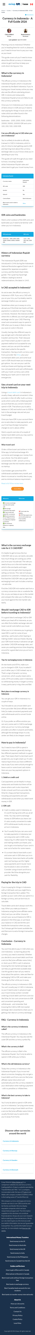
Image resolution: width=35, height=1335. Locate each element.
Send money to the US (17, 1241)
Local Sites (17, 1323)
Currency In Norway (10, 1151)
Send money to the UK (17, 1249)
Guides (9, 10)
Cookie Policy (17, 1319)
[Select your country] (32, 4)
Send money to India (17, 1253)
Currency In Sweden (10, 1160)
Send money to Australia (17, 1245)
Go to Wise (17, 489)
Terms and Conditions (17, 1308)
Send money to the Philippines (17, 1257)
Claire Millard (9, 34)
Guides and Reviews (17, 1266)
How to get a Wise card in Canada (17, 1270)
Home (3, 10)
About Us (17, 1300)
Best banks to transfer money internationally (17, 1294)
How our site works (17, 1304)
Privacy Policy (17, 1315)
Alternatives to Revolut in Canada (17, 1274)
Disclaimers (30, 14)
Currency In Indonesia (11, 1141)
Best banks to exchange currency (17, 1284)
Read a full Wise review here (12, 483)
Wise (24, 203)
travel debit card (14, 392)
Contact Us (17, 1311)
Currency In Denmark (10, 1170)
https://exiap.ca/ (17, 1182)
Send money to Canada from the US (17, 1261)
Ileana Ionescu (25, 34)
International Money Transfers (17, 1237)
